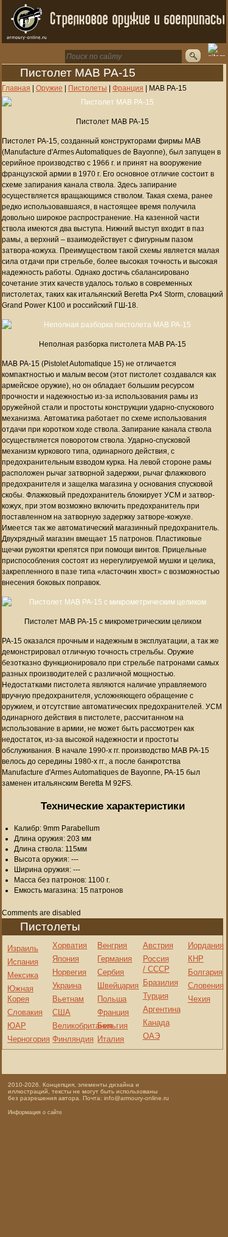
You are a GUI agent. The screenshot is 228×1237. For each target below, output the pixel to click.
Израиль (22, 948)
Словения (206, 985)
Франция (113, 1012)
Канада (156, 1022)
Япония (65, 958)
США (61, 1012)
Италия (110, 1039)
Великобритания (82, 1025)
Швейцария (118, 985)
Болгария (205, 972)
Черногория (28, 1039)
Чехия (199, 998)
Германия (114, 958)
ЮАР (16, 1025)
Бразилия (160, 982)
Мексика (22, 975)
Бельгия (112, 1025)
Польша (111, 998)
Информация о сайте (35, 1112)
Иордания (206, 945)
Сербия (110, 972)
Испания (22, 961)
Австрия (158, 945)
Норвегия (69, 972)
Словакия (25, 1012)
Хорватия (69, 945)
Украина (66, 985)
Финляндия (73, 1039)
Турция (155, 995)
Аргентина (162, 1009)
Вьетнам (68, 998)
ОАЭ (151, 1036)
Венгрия (112, 945)
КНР (196, 958)
